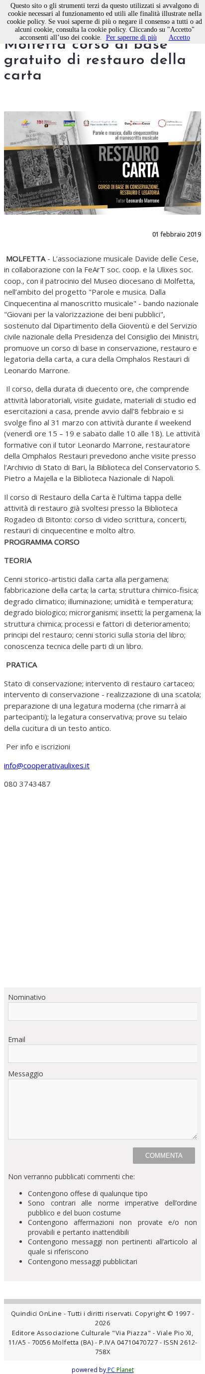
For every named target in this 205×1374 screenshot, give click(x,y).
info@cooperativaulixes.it (47, 765)
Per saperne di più (131, 37)
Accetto (179, 37)
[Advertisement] (102, 897)
